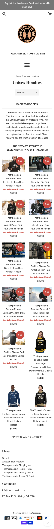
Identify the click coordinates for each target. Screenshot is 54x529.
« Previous (16, 436)
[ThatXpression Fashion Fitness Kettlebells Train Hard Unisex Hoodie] (13, 164)
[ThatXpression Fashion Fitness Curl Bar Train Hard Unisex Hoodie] (13, 337)
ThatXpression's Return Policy (17, 469)
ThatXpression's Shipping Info (16, 465)
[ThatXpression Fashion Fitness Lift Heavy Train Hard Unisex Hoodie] (40, 294)
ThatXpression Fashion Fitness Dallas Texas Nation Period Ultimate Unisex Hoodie (13, 417)
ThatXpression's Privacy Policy (17, 472)
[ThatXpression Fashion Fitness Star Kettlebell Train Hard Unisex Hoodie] (40, 251)
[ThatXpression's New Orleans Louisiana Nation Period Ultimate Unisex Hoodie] (40, 395)
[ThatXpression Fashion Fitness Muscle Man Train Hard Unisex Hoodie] (40, 207)
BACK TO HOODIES (27, 104)
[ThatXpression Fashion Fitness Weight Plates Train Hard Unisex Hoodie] (13, 207)
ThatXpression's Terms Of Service (19, 476)
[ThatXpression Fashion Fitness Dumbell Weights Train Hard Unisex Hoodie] (13, 294)
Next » (39, 436)
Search (5, 458)
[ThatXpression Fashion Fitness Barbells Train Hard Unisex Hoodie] (13, 250)
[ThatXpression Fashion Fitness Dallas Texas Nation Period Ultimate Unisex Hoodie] (13, 395)
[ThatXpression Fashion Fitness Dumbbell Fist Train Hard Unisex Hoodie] (40, 164)
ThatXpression (34, 513)
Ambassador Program (13, 461)
